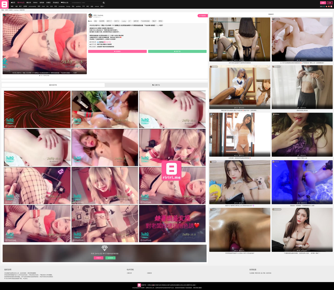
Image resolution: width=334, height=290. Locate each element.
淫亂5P (154, 21)
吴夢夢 (25, 6)
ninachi (214, 209)
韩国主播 (257, 273)
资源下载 (178, 51)
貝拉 (73, 6)
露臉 (95, 21)
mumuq (16, 10)
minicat (97, 6)
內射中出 (116, 21)
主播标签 (149, 273)
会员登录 (110, 258)
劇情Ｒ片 (109, 21)
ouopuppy (277, 161)
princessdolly (32, 6)
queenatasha (278, 209)
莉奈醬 (213, 19)
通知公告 (65, 2)
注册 (330, 2)
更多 (102, 6)
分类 (29, 2)
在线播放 (118, 51)
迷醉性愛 (136, 21)
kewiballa (277, 19)
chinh (43, 6)
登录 (323, 2)
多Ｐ (130, 21)
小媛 (16, 6)
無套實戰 (101, 21)
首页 (13, 2)
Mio (48, 6)
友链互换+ (269, 273)
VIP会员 (21, 2)
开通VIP (98, 258)
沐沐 (51, 6)
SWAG (35, 2)
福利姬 (42, 2)
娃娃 (92, 6)
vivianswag (277, 66)
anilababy (277, 114)
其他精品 (56, 2)
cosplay (124, 21)
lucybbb (214, 161)
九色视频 (251, 273)
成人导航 (263, 273)
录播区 (48, 2)
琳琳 (12, 6)
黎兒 (88, 6)
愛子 (20, 6)
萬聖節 (160, 21)
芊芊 (83, 6)
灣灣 (39, 6)
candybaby (62, 6)
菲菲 (55, 6)
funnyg (68, 6)
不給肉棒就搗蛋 (145, 21)
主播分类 (129, 273)
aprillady (78, 6)
